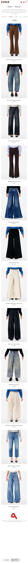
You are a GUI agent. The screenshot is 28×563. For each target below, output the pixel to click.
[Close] (3, 560)
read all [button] (15, 13)
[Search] (18, 2)
